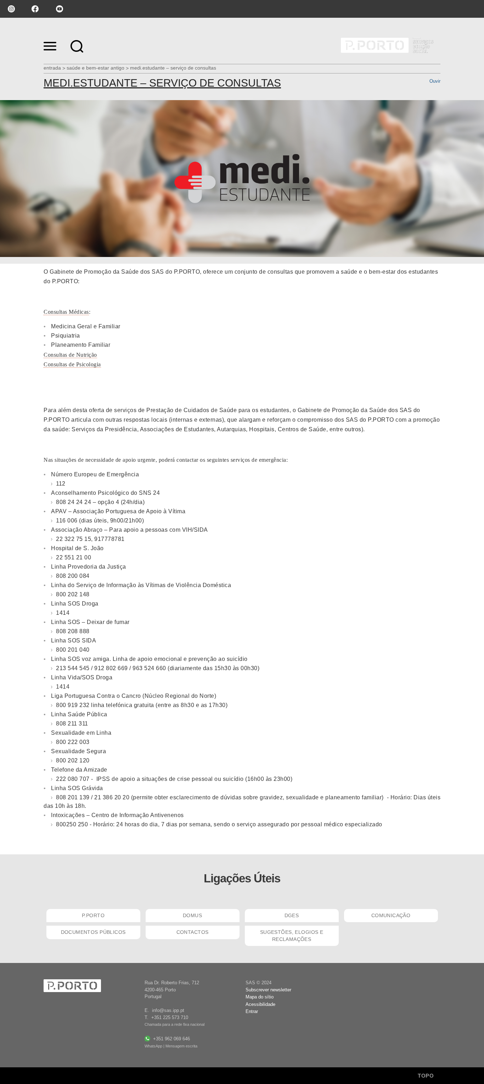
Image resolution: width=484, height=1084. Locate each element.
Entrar (252, 1011)
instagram (10, 8)
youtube (59, 8)
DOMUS (192, 915)
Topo (426, 1076)
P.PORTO (93, 915)
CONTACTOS (192, 932)
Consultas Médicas (66, 312)
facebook (35, 8)
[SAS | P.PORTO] (386, 45)
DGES (292, 915)
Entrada (52, 68)
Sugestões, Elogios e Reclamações (291, 935)
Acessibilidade (260, 1004)
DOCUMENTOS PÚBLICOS (93, 932)
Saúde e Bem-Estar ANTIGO (95, 68)
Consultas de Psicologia (72, 364)
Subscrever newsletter (268, 989)
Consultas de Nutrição (70, 355)
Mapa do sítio (260, 997)
